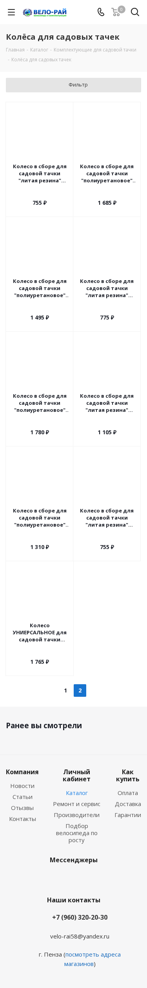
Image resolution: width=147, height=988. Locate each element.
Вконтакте (62, 878)
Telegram (81, 878)
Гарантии (127, 815)
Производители (77, 815)
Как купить (128, 775)
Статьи (23, 797)
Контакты (22, 819)
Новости (22, 786)
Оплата (128, 793)
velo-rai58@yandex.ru (79, 936)
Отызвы (22, 808)
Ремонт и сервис (76, 804)
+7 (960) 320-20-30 (79, 917)
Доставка (128, 804)
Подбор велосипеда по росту (77, 833)
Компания (22, 772)
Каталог (77, 793)
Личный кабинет (77, 775)
